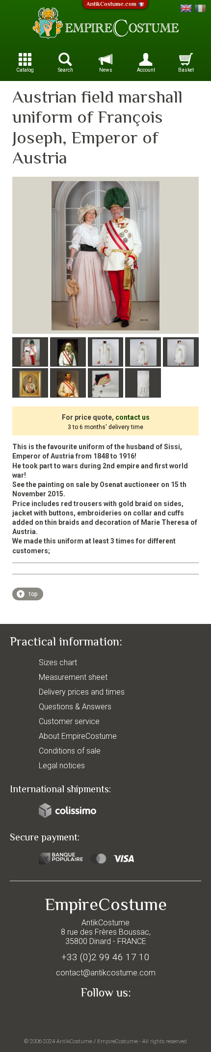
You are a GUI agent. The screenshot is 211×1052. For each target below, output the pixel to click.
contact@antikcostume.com (106, 972)
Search (65, 70)
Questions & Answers (75, 706)
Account (146, 70)
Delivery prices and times (82, 692)
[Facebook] (105, 1015)
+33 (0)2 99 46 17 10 (105, 957)
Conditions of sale (70, 750)
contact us (132, 417)
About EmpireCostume (78, 736)
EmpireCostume (117, 1041)
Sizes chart (58, 662)
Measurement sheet (73, 677)
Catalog (25, 70)
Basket (186, 70)
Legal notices (62, 765)
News (105, 70)
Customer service (69, 721)
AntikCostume (74, 1041)
